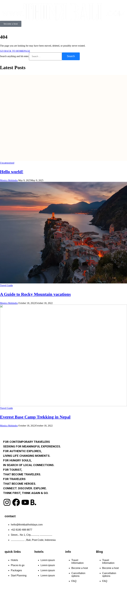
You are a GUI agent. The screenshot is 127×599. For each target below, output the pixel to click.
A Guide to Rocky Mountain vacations (35, 294)
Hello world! (11, 171)
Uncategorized (7, 163)
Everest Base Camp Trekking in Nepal (35, 417)
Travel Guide (6, 285)
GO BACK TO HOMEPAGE (15, 51)
